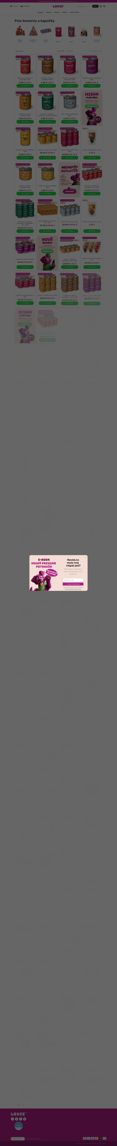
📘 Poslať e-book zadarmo (73, 584)
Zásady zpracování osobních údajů (73, 589)
